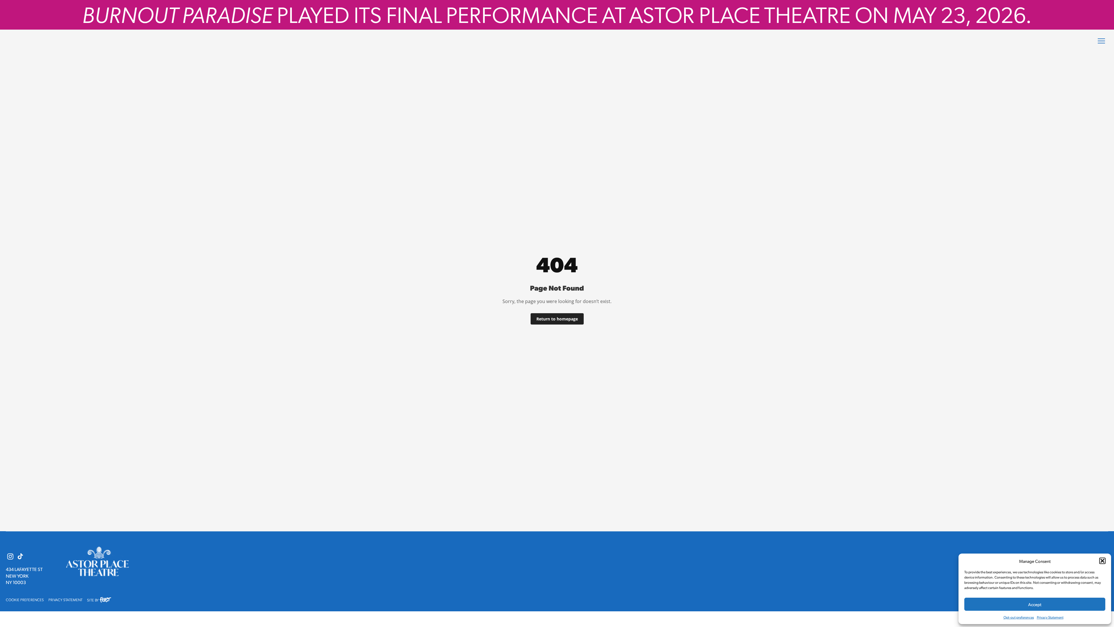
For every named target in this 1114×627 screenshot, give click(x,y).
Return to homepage (557, 319)
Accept (1034, 604)
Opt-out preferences (1018, 617)
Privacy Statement (1050, 617)
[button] (1102, 561)
